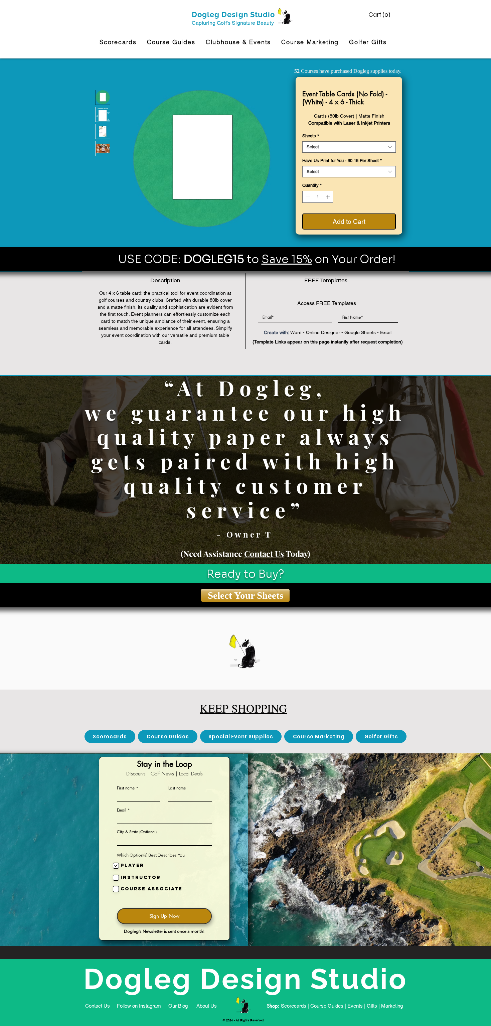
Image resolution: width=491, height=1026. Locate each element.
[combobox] (349, 147)
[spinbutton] (317, 196)
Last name (177, 788)
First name (126, 788)
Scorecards (293, 1006)
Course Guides (326, 1006)
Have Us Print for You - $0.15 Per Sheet (342, 160)
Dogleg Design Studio (233, 14)
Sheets (310, 135)
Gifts (372, 1006)
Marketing (392, 1006)
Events (355, 1006)
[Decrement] (307, 196)
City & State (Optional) (137, 832)
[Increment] (328, 196)
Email (121, 810)
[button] (380, 14)
